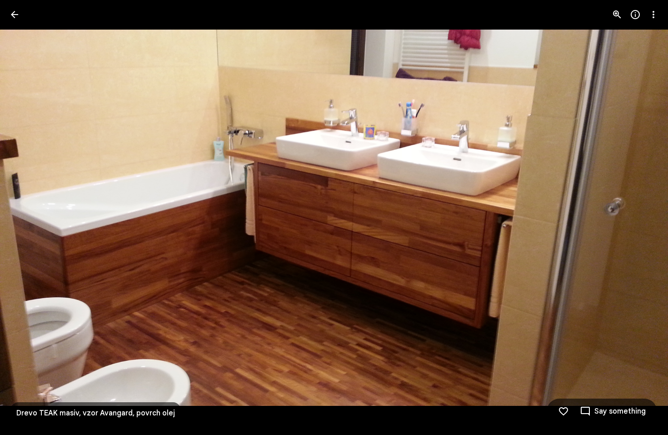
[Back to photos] (14, 14)
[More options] (653, 14)
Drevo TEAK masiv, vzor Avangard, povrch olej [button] (95, 413)
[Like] (563, 411)
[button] (642, 217)
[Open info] (635, 14)
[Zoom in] (617, 14)
